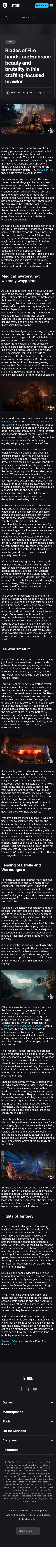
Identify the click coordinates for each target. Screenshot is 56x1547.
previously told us (25, 777)
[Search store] (6, 17)
